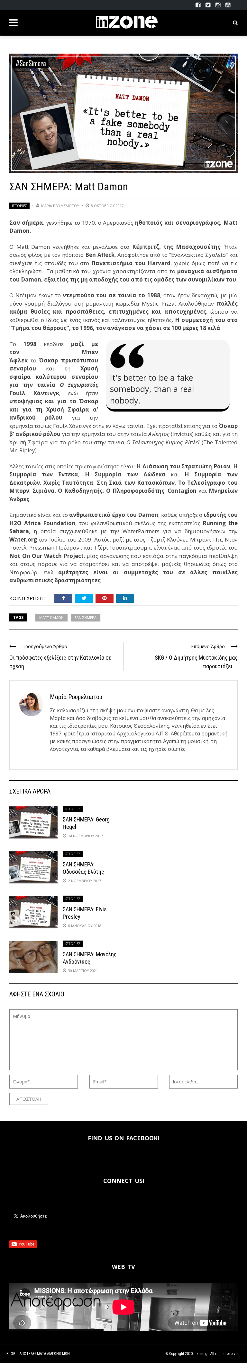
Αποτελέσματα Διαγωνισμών (45, 1353)
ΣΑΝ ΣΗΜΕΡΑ (85, 617)
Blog (10, 1353)
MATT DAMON (51, 617)
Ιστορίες (19, 205)
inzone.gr (201, 1353)
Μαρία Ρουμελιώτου (60, 205)
